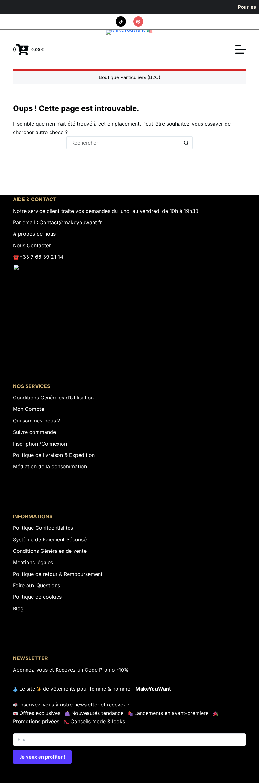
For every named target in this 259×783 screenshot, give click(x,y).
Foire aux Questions (36, 585)
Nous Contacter (32, 245)
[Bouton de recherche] (186, 142)
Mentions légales (33, 562)
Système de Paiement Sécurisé (50, 539)
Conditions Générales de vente (50, 551)
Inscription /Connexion (40, 444)
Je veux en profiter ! (42, 757)
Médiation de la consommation (50, 466)
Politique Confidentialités (43, 528)
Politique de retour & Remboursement (58, 574)
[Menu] (240, 49)
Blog (18, 608)
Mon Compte (28, 409)
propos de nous (34, 234)
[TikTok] (121, 21)
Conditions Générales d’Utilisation (53, 397)
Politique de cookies (37, 597)
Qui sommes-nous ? (36, 420)
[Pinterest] (138, 21)
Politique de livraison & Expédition (54, 455)
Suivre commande (34, 432)
